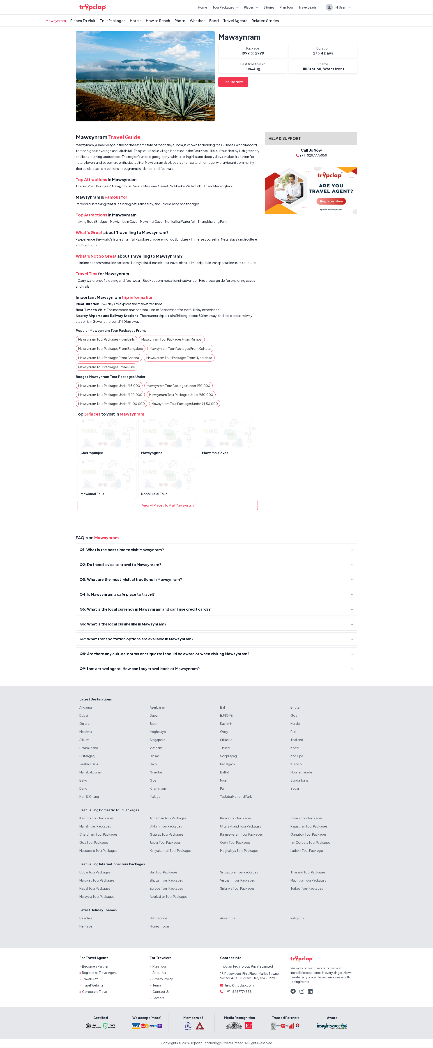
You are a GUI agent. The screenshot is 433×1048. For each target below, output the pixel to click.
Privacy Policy (162, 979)
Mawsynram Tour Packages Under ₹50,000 (181, 395)
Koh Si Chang (89, 796)
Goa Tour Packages (93, 842)
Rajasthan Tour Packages (308, 826)
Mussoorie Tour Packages (98, 850)
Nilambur (156, 772)
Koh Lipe (296, 756)
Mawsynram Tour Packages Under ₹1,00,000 (111, 404)
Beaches (85, 918)
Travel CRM (90, 979)
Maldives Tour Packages (96, 880)
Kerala (295, 723)
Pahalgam (227, 764)
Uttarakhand (88, 748)
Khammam (158, 788)
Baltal (224, 772)
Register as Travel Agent (99, 973)
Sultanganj (87, 756)
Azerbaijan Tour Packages (168, 896)
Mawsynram (56, 20)
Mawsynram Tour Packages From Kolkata (180, 348)
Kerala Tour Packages (236, 818)
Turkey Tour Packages (306, 888)
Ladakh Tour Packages (307, 850)
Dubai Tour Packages (94, 872)
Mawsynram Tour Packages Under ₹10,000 (178, 386)
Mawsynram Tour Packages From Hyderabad (179, 358)
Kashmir (226, 723)
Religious (297, 918)
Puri (293, 732)
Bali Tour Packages (163, 872)
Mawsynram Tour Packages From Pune (106, 367)
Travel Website (93, 985)
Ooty (224, 732)
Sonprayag (228, 756)
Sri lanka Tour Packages (237, 888)
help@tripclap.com (239, 985)
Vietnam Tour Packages (237, 880)
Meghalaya (158, 732)
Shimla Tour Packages (306, 818)
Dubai (83, 715)
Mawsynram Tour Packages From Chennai (109, 358)
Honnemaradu (301, 772)
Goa (293, 715)
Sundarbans (299, 780)
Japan (154, 723)
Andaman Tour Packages (168, 818)
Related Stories (265, 20)
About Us (159, 973)
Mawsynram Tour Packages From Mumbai (171, 339)
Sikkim (84, 740)
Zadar (294, 788)
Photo (180, 20)
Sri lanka (226, 740)
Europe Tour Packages (166, 888)
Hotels (135, 20)
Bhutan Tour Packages (166, 880)
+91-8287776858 (238, 991)
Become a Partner (95, 966)
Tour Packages (223, 7)
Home (202, 7)
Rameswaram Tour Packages (241, 834)
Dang (83, 788)
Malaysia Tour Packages (96, 896)
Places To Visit (82, 20)
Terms (157, 985)
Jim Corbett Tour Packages (310, 842)
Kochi (294, 748)
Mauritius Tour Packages (308, 880)
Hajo (153, 764)
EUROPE (226, 715)
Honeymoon (159, 926)
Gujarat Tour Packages (166, 834)
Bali (223, 707)
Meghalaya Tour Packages (239, 850)
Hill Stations (158, 918)
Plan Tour (286, 7)
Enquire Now (233, 82)
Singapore (157, 740)
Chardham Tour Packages (98, 834)
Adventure (227, 918)
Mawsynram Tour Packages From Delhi (106, 339)
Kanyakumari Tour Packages (170, 850)
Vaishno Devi (88, 764)
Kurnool (296, 764)
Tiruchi (225, 748)
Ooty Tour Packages (235, 842)
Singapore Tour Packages (239, 872)
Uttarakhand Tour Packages (240, 826)
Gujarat (85, 723)
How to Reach (158, 20)
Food (214, 20)
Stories (269, 7)
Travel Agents (235, 20)
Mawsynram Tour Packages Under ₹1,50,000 (185, 404)
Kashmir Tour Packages (96, 818)
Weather (197, 20)
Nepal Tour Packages (94, 888)
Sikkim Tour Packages (166, 826)
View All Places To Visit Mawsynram (168, 505)
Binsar (154, 756)
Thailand (296, 740)
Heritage (85, 926)
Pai (222, 788)
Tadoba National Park (236, 796)
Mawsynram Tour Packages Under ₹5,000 (109, 386)
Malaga (155, 796)
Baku (83, 780)
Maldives (85, 732)
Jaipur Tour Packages (165, 842)
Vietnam (156, 748)
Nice (223, 780)
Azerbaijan (157, 707)
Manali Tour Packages (95, 826)
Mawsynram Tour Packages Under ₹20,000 (110, 395)
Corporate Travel (95, 991)
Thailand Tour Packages (307, 872)
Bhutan (295, 707)
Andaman (86, 707)
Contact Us (160, 991)
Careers (158, 998)
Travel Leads (308, 7)
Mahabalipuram (90, 772)
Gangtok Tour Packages (308, 834)
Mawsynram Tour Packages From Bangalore (110, 348)
